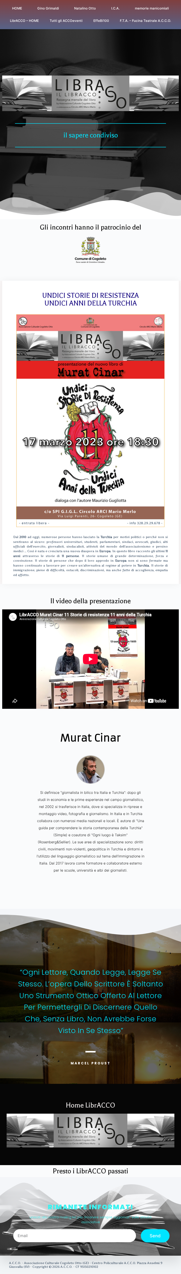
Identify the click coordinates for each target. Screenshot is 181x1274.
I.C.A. (115, 8)
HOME (17, 8)
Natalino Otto (85, 8)
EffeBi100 (101, 21)
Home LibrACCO (90, 1105)
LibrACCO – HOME (24, 21)
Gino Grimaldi (48, 8)
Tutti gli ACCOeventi (66, 21)
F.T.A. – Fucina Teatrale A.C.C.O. (145, 21)
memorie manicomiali (152, 8)
